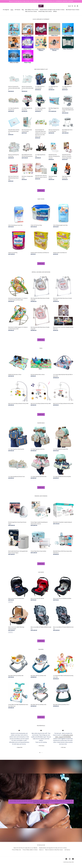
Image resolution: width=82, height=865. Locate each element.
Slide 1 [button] (39, 752)
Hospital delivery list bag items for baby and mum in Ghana (53, 848)
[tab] (39, 752)
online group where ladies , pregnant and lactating (64, 736)
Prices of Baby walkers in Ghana (30, 850)
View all (41, 190)
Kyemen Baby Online (70, 862)
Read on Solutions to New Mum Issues (54, 850)
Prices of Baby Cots (16, 850)
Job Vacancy (67, 850)
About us (41, 850)
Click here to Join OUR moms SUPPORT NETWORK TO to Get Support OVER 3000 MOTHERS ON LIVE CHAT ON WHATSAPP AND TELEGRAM (41, 801)
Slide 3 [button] (42, 752)
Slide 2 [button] (41, 752)
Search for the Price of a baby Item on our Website (25, 848)
